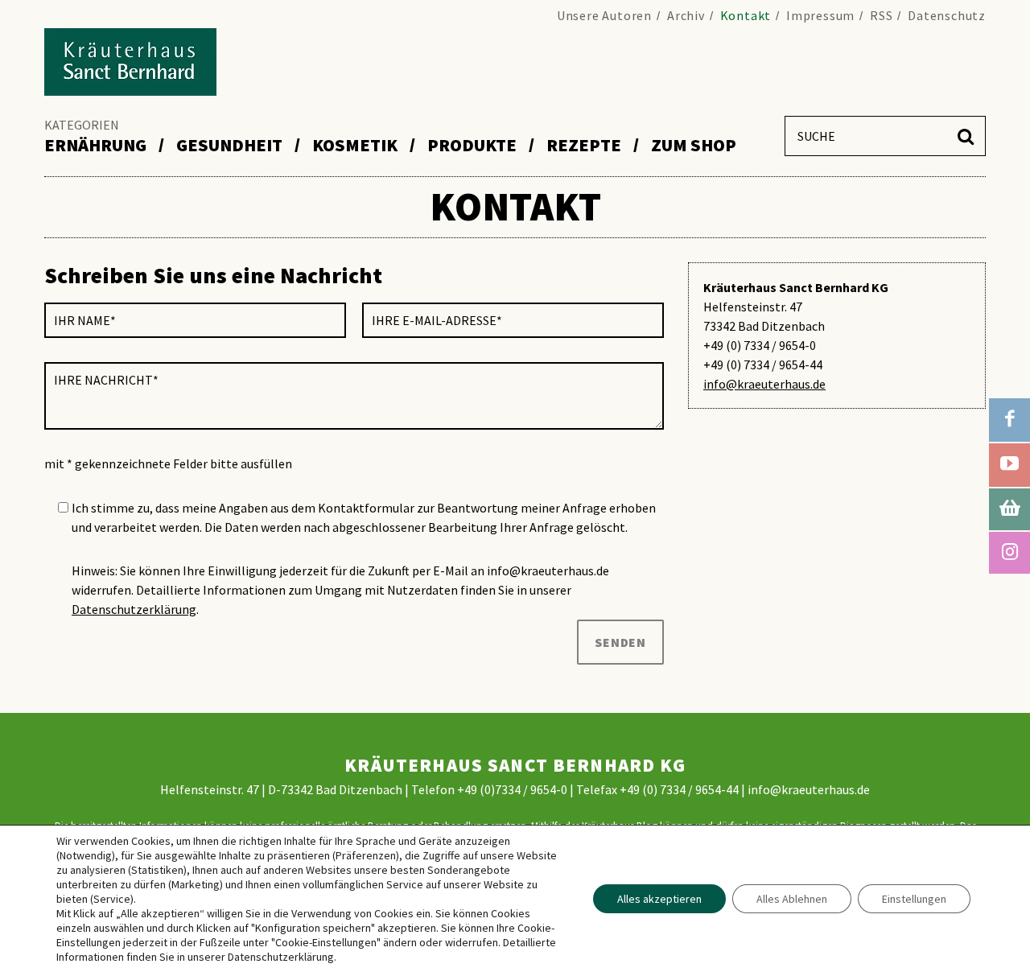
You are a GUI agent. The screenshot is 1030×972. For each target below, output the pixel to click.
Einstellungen (914, 899)
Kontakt (746, 15)
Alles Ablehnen (791, 899)
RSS (881, 15)
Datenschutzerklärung (134, 609)
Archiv (686, 15)
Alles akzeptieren (659, 899)
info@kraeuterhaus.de (764, 384)
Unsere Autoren (604, 15)
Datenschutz (947, 15)
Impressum (820, 15)
